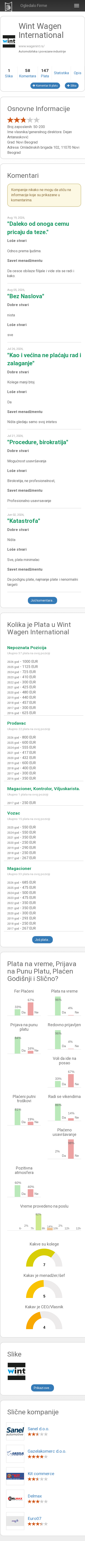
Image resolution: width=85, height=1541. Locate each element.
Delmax (35, 1496)
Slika (73, 85)
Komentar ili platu (46, 85)
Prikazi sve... (42, 1388)
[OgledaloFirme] (8, 5)
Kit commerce (41, 1473)
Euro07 (34, 1518)
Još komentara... (42, 600)
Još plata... (42, 939)
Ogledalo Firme (33, 5)
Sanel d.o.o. (38, 1428)
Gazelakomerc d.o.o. (47, 1451)
